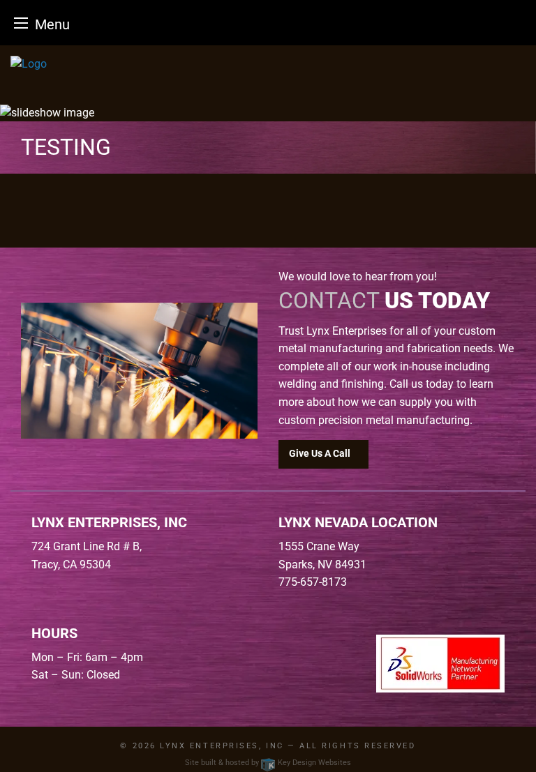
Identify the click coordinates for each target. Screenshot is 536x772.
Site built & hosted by (268, 762)
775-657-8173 (312, 582)
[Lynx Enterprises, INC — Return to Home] (268, 64)
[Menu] (21, 22)
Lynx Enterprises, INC (221, 745)
